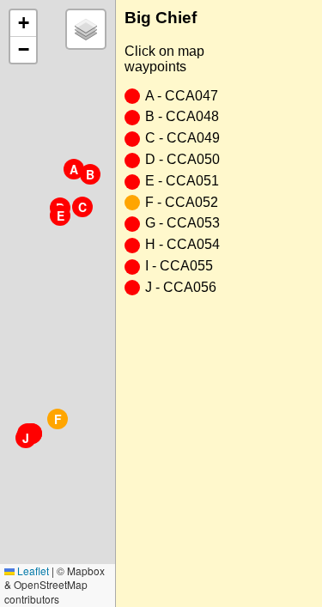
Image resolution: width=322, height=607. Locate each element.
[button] (74, 169)
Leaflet (32, 570)
